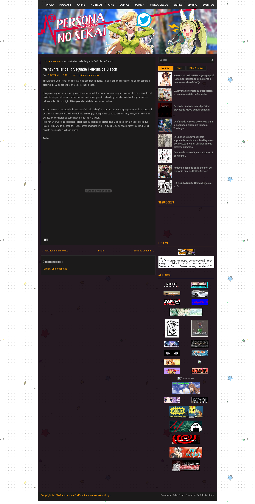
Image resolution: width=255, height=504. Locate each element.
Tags (179, 68)
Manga (139, 4)
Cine (111, 4)
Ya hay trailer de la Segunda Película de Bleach (80, 69)
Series (178, 4)
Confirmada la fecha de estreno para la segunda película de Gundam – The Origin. (193, 125)
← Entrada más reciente (55, 250)
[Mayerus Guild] (200, 304)
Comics (124, 4)
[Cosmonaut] (186, 470)
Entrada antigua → (144, 250)
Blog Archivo (196, 68)
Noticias (96, 4)
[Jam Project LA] (172, 304)
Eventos (208, 4)
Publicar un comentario (55, 268)
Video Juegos (159, 4)
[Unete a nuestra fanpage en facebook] (116, 27)
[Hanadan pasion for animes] (199, 287)
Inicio (50, 4)
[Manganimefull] (172, 355)
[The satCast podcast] (186, 456)
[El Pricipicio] (186, 443)
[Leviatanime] (186, 315)
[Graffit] (172, 287)
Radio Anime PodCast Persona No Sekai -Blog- (85, 495)
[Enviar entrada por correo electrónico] (45, 239)
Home (47, 61)
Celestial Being (207, 495)
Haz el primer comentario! (85, 75)
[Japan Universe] (200, 355)
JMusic (192, 4)
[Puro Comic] (172, 336)
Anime (81, 4)
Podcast (65, 4)
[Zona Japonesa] (172, 295)
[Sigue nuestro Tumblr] (141, 40)
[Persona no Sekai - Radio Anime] (186, 254)
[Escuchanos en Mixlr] (169, 34)
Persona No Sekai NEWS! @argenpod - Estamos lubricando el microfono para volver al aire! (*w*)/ (194, 79)
